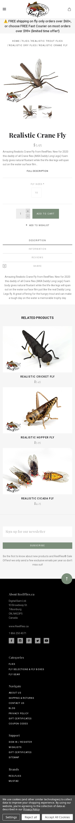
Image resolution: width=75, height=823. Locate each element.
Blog (12, 708)
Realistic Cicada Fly (37, 498)
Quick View (37, 351)
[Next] (66, 64)
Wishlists (15, 747)
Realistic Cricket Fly (37, 376)
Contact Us (16, 703)
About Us (15, 693)
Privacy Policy (19, 713)
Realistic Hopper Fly (37, 437)
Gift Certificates (20, 718)
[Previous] (9, 64)
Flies (12, 664)
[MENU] (5, 9)
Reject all (31, 817)
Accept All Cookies (57, 817)
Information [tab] (37, 249)
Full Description (37, 171)
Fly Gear (14, 674)
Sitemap (14, 757)
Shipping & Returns (21, 698)
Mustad (14, 781)
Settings (11, 817)
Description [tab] (37, 240)
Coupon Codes (18, 723)
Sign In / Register (20, 742)
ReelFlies (15, 776)
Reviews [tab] (37, 257)
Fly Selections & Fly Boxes (26, 669)
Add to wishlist (38, 225)
